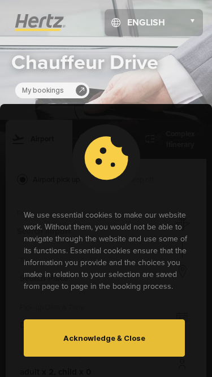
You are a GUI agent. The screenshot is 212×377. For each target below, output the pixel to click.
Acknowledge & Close (104, 338)
